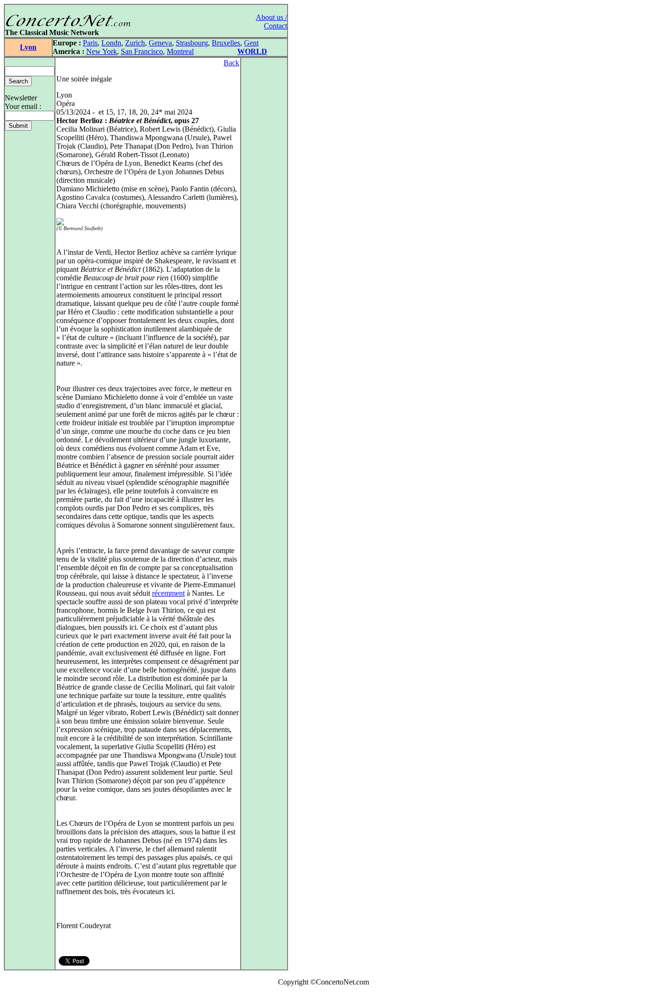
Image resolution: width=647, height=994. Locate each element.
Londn (111, 43)
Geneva (160, 43)
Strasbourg (192, 43)
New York (101, 51)
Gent (251, 43)
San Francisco (142, 51)
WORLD (252, 51)
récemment (168, 593)
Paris (90, 43)
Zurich (135, 43)
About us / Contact (271, 21)
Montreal (180, 51)
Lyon (28, 47)
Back (231, 63)
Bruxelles (226, 43)
